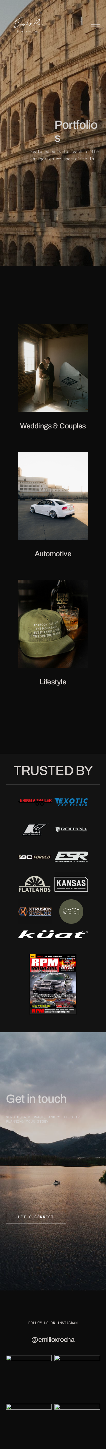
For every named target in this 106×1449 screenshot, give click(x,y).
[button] (95, 25)
